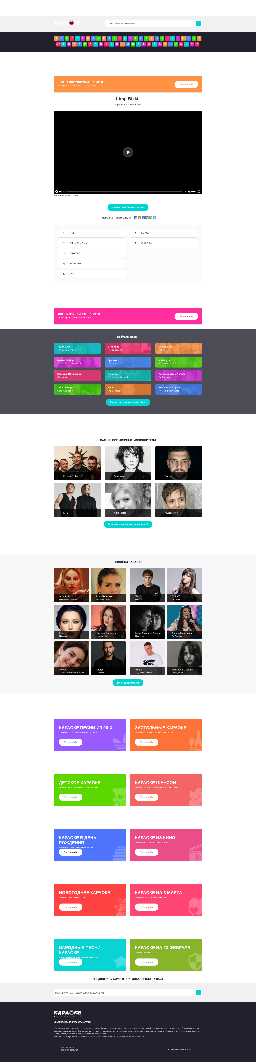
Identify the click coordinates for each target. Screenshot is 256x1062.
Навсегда (63, 636)
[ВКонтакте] (135, 217)
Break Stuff (118, 253)
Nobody (138, 599)
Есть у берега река (168, 363)
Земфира (119, 476)
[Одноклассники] (139, 217)
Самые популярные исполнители (128, 440)
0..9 (58, 44)
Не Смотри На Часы (169, 391)
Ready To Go (118, 263)
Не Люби (176, 599)
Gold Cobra (190, 243)
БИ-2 (65, 513)
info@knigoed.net (69, 1050)
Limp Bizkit (128, 98)
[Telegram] (154, 217)
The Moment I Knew (66, 350)
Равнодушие (177, 673)
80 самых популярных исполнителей (128, 524)
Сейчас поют (128, 336)
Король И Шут (70, 476)
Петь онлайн (186, 84)
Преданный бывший (118, 377)
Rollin (118, 273)
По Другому (164, 377)
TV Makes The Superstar (69, 363)
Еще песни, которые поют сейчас (128, 402)
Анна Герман (120, 513)
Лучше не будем (103, 599)
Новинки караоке (128, 561)
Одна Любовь (114, 391)
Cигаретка (62, 377)
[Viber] (147, 217)
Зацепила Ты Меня (143, 673)
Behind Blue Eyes (118, 243)
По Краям (100, 673)
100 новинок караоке (128, 683)
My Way (190, 233)
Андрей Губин (172, 513)
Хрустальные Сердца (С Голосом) (74, 673)
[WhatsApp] (150, 217)
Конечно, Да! (101, 636)
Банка (162, 350)
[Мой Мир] (143, 217)
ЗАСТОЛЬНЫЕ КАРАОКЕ (70, 195)
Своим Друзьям (65, 391)
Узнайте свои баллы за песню (128, 207)
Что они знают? (115, 350)
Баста (168, 476)
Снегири (112, 363)
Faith (118, 233)
